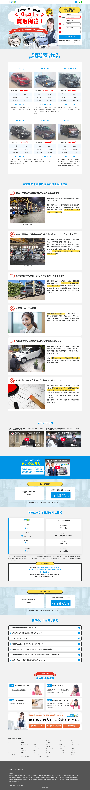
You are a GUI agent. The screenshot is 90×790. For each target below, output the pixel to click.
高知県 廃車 (49, 779)
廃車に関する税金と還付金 (56, 767)
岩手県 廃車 (20, 775)
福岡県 (53, 779)
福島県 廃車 (40, 775)
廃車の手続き (64, 767)
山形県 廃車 (35, 775)
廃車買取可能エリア (12, 773)
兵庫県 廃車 (57, 777)
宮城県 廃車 (25, 775)
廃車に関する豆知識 (12, 767)
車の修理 (10, 769)
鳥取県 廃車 (16, 779)
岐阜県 (10, 777)
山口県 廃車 (30, 779)
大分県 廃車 (67, 779)
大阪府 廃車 (52, 777)
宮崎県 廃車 (76, 779)
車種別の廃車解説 (20, 769)
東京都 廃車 (59, 775)
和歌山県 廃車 (76, 777)
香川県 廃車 (44, 779)
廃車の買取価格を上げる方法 (72, 767)
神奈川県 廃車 (64, 775)
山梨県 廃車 (19, 777)
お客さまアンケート (16, 763)
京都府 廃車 (62, 777)
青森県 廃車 (16, 775)
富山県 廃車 (23, 777)
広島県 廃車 (25, 779)
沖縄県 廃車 (16, 781)
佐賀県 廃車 (62, 779)
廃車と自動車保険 (39, 767)
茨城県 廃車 (74, 775)
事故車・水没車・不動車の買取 (29, 767)
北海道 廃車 (11, 775)
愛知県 (78, 775)
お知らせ (10, 763)
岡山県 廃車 (20, 779)
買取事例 (22, 763)
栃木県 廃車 (44, 775)
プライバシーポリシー (20, 785)
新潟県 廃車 (14, 777)
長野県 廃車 (43, 777)
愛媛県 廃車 (40, 779)
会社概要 (10, 785)
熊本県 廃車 (72, 779)
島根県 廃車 (11, 779)
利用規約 (14, 785)
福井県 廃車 (33, 777)
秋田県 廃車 (30, 775)
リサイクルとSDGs (20, 767)
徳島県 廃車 (35, 779)
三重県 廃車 (47, 777)
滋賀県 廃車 (67, 777)
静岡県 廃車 (38, 777)
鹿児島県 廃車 (11, 781)
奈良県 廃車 (72, 777)
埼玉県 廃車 (54, 775)
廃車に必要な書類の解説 (47, 767)
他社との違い (26, 763)
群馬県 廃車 (49, 775)
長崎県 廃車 (57, 779)
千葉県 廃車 (69, 775)
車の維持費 (15, 769)
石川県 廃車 (28, 777)
